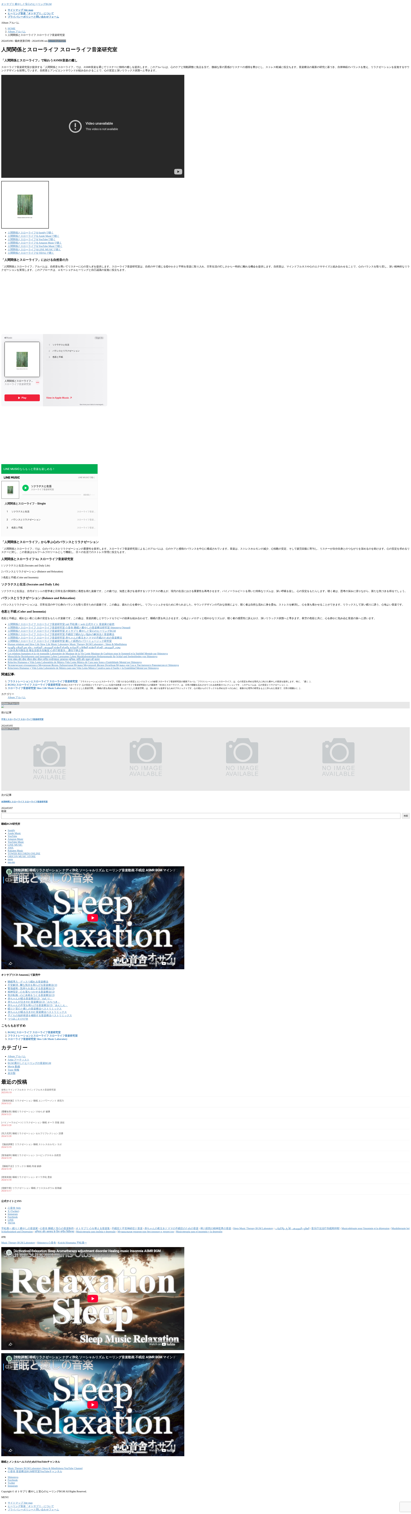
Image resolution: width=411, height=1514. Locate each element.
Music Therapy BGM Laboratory (18, 1242)
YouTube (12, 836)
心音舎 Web (14, 1208)
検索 (3, 811)
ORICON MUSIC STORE (22, 856)
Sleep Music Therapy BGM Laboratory (253, 1228)
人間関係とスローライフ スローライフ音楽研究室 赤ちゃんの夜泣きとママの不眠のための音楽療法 (65, 637)
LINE (11, 1219)
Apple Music (14, 833)
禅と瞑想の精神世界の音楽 (215, 1228)
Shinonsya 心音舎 (46, 1242)
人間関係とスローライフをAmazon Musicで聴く (35, 242)
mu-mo (11, 862)
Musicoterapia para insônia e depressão (96, 1231)
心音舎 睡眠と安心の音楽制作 (57, 1228)
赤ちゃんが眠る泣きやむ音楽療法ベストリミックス (37, 1012)
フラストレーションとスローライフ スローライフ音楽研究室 (43, 681)
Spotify (11, 830)
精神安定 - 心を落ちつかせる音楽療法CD (31, 991)
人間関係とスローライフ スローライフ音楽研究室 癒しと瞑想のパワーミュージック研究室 (60, 641)
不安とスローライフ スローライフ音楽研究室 (22, 719)
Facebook (13, 1217)
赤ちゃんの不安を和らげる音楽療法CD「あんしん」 (38, 1005)
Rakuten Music (15, 850)
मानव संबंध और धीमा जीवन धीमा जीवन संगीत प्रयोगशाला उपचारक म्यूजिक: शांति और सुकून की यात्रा (54, 659)
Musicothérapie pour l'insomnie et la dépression (365, 1228)
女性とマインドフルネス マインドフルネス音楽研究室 (28, 1090)
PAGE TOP (399, 1465)
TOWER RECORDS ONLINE (24, 853)
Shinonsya (13, 1477)
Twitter (11, 1483)
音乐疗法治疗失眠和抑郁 (325, 1228)
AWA (10, 847)
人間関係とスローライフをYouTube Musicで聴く (35, 246)
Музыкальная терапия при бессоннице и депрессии (146, 1231)
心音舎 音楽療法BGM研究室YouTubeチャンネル (35, 1471)
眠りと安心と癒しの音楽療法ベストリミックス (35, 1008)
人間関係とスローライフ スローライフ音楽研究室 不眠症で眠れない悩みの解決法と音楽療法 (61, 634)
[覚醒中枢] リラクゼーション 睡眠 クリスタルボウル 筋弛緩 (31, 1188)
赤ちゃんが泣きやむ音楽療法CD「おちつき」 (34, 1002)
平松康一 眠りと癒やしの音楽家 (19, 1228)
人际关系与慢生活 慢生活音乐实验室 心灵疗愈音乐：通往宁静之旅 (45, 650)
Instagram (13, 1214)
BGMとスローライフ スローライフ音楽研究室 (34, 684)
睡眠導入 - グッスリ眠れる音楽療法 (28, 981)
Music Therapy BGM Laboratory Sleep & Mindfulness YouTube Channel (45, 1468)
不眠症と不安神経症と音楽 (127, 1228)
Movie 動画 (14, 1066)
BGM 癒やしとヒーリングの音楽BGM (29, 1063)
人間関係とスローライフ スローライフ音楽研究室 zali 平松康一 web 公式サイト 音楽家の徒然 (61, 624)
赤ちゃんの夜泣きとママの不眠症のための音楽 (171, 1228)
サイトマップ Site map (20, 1502)
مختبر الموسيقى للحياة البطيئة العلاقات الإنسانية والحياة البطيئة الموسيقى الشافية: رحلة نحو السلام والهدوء (64, 647)
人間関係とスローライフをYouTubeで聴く (32, 239)
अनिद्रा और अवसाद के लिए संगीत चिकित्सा (54, 1231)
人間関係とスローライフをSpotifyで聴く (31, 232)
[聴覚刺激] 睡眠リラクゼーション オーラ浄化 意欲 (26, 1177)
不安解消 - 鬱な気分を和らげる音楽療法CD (32, 985)
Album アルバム (57, 41)
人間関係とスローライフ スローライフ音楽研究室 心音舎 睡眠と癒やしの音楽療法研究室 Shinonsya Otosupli (69, 627)
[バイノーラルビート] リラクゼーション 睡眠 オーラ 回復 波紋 (33, 1122)
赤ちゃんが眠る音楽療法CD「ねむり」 (30, 998)
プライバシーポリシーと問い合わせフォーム (33, 1509)
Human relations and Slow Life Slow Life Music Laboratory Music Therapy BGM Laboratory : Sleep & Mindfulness (67, 644)
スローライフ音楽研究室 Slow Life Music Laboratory (37, 688)
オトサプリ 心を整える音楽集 (93, 1228)
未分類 (11, 1073)
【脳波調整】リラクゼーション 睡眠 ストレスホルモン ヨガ (31, 1144)
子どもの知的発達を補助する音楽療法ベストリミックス (40, 1015)
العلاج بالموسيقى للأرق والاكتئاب (292, 1228)
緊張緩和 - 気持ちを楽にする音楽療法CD (31, 988)
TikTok (11, 1222)
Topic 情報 (13, 1069)
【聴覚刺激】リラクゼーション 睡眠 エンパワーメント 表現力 (32, 1100)
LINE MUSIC (15, 844)
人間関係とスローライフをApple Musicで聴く (33, 236)
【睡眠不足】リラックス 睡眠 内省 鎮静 (21, 1166)
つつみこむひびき (18, 1018)
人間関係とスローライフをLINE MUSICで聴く (34, 249)
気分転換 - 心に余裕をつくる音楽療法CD (31, 995)
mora (10, 859)
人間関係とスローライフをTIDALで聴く (31, 253)
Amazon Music (15, 839)
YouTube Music (16, 842)
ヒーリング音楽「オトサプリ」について (31, 1506)
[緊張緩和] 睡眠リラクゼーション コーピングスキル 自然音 (31, 1155)
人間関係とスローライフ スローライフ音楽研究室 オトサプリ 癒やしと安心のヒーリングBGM (62, 631)
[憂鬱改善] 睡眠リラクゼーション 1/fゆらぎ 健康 (25, 1111)
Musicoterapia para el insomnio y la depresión (199, 1231)
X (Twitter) (13, 1211)
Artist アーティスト (18, 1059)
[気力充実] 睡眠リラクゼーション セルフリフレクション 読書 (32, 1133)
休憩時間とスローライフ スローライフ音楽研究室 (24, 801)
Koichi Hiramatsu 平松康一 (72, 1242)
